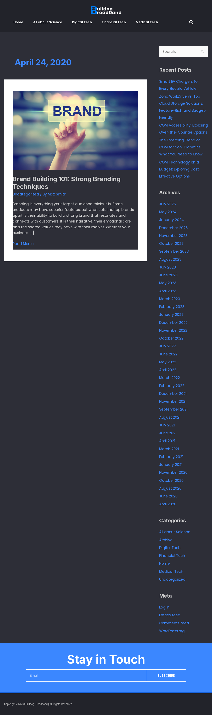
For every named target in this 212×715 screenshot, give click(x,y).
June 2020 (168, 496)
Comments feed (174, 623)
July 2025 (167, 204)
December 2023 (173, 227)
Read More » (23, 243)
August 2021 (169, 417)
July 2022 (167, 346)
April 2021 (167, 440)
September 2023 (174, 251)
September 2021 (173, 409)
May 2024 (168, 212)
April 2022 (167, 369)
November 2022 (173, 330)
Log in (164, 607)
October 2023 (171, 243)
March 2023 (169, 298)
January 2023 (171, 314)
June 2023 (168, 275)
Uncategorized (26, 194)
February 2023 (171, 306)
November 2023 (173, 235)
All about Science (47, 22)
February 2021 (171, 456)
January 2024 (171, 219)
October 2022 (171, 338)
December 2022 (173, 322)
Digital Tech (82, 22)
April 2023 (167, 291)
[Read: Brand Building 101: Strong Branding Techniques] (75, 130)
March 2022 (169, 377)
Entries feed (169, 615)
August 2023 (170, 259)
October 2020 (171, 480)
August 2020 (170, 488)
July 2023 (167, 267)
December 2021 (173, 393)
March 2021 (169, 448)
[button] (191, 22)
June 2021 (167, 433)
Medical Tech (147, 22)
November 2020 (173, 472)
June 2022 (168, 354)
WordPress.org (172, 631)
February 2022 (171, 385)
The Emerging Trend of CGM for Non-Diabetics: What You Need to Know (180, 147)
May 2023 (167, 283)
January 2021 (170, 464)
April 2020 (167, 504)
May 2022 (167, 362)
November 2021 (172, 401)
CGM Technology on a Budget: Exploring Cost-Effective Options (180, 169)
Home (18, 22)
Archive (165, 539)
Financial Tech (114, 22)
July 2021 (167, 425)
